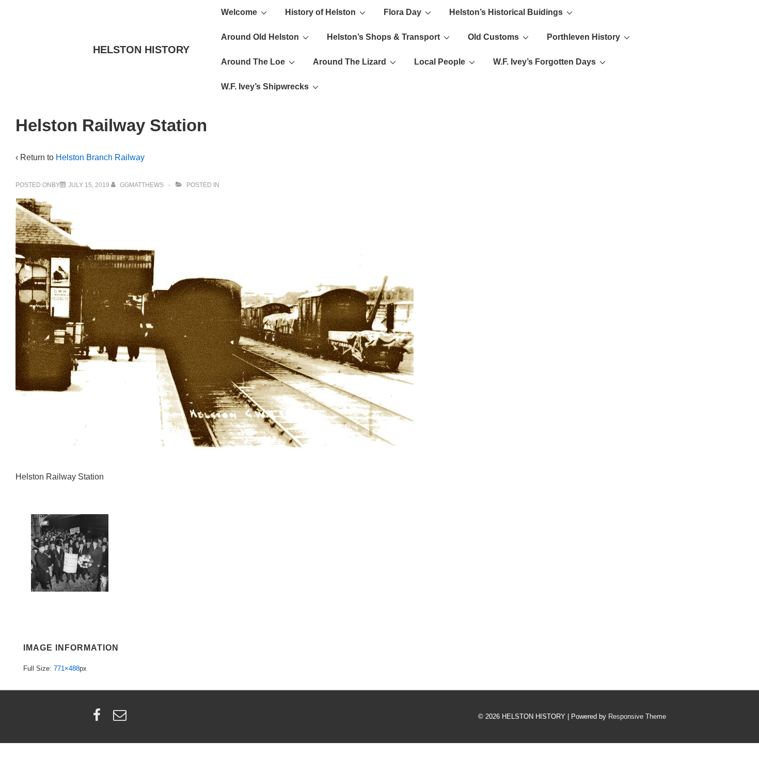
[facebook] (99, 718)
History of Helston (320, 12)
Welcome (239, 12)
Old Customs (493, 37)
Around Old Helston (260, 37)
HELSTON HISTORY (141, 49)
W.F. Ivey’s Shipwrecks (265, 86)
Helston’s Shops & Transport (383, 37)
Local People (439, 61)
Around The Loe (253, 61)
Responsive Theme (637, 716)
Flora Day (402, 12)
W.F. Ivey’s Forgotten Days (544, 61)
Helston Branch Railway (100, 157)
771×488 (67, 668)
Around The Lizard (349, 61)
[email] (121, 718)
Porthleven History (583, 37)
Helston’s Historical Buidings (506, 12)
